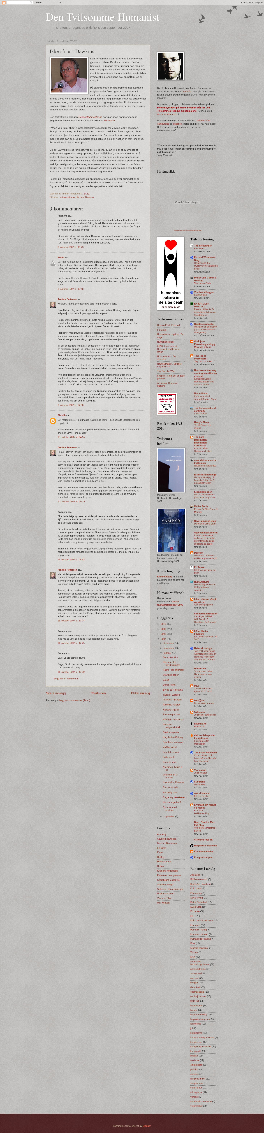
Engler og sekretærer (174, 797)
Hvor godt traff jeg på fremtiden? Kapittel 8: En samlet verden (204, 480)
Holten (160, 866)
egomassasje (197, 991)
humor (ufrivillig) (198, 1014)
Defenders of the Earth (205, 524)
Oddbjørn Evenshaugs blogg (204, 343)
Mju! (196, 685)
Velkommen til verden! (170, 776)
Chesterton (196, 893)
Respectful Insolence (205, 845)
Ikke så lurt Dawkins (173, 782)
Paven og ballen (171, 714)
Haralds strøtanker (204, 324)
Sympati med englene (170, 808)
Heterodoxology (203, 648)
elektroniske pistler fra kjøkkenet (204, 737)
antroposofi (196, 973)
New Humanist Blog (205, 521)
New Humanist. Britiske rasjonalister (169, 365)
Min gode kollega (202, 347)
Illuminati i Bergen (172, 699)
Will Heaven (163, 902)
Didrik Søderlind (198, 902)
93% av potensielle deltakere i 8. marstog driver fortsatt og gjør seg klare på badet (204, 539)
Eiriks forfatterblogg (205, 474)
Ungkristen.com (165, 893)
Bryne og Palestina (173, 689)
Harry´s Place (164, 861)
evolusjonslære (198, 996)
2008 (164, 634)
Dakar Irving (169, 684)
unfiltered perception (205, 613)
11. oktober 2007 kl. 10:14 (71, 620)
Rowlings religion (171, 704)
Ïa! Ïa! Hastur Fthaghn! (201, 632)
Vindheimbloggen (204, 292)
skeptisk (177, 123)
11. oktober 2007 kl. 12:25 (71, 643)
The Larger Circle (202, 283)
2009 (164, 629)
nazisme (194, 1060)
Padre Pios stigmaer (173, 669)
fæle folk (195, 1001)
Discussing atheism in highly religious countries (205, 587)
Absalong (195, 875)
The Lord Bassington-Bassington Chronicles (200, 441)
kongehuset (196, 1042)
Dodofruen (200, 668)
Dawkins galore (171, 732)
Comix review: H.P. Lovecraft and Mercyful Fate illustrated (205, 758)
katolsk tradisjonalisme (202, 1037)
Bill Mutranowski (198, 879)
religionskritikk (197, 1078)
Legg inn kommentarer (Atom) (74, 700)
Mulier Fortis (201, 506)
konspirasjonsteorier (200, 1046)
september (169, 816)
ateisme (194, 978)
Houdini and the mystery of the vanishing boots (206, 266)
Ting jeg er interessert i (200, 357)
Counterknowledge (166, 838)
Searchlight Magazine (168, 880)
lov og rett (195, 1051)
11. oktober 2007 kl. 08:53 (71, 559)
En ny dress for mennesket (201, 742)
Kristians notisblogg (167, 870)
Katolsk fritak (170, 762)
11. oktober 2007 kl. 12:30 (71, 672)
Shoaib (62, 415)
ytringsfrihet (196, 1106)
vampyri (194, 1096)
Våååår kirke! (170, 747)
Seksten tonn (200, 295)
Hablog (160, 857)
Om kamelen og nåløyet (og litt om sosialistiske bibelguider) (205, 330)
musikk (194, 1055)
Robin (61, 257)
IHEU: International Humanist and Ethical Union (168, 349)
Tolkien (194, 952)
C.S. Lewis (196, 888)
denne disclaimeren (167, 114)
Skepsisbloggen (203, 492)
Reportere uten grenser (169, 875)
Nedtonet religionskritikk (171, 726)
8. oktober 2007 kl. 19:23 (71, 247)
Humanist (195, 925)
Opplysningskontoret (205, 532)
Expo (160, 852)
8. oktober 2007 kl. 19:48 (71, 289)
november (169, 648)
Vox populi (200, 770)
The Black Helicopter (205, 752)
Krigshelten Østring (173, 737)
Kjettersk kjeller (171, 709)
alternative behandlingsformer (199, 963)
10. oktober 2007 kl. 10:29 (71, 501)
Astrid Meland (202, 793)
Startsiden (98, 693)
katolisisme (196, 1033)
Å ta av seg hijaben (203, 604)
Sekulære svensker (173, 742)
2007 (164, 639)
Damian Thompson (167, 843)
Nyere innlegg (56, 693)
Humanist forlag (165, 341)
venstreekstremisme (201, 1101)
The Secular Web (166, 371)
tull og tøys (196, 1092)
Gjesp (166, 680)
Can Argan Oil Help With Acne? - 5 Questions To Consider (205, 619)
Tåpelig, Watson (171, 694)
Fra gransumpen (203, 857)
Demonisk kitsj (170, 657)
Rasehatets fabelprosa (205, 466)
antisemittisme (67, 197)
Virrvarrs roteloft (203, 839)
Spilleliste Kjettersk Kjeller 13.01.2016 (203, 690)
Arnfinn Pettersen (67, 299)
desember (169, 643)
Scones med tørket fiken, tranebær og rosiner (203, 674)
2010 (164, 624)
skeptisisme (196, 1083)
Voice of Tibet (164, 898)
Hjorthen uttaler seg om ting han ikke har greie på (205, 373)
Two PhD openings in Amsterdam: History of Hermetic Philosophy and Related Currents (205, 655)
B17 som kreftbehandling (201, 812)
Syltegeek (199, 712)
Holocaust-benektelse (201, 920)
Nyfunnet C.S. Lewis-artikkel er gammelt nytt (205, 557)
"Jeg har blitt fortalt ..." (204, 361)
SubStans (199, 781)
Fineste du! (199, 726)
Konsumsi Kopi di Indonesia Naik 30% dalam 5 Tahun (204, 382)
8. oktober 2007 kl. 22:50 (71, 405)
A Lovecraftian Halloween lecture (203, 449)
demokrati (195, 987)
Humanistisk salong (200, 938)
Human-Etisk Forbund (168, 325)
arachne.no (200, 723)
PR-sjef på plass (202, 796)
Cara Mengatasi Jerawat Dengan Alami (205, 397)
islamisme (195, 1023)
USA (192, 957)
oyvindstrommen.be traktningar (205, 461)
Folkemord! (169, 757)
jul (191, 1028)
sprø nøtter (196, 1087)
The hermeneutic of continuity (205, 409)
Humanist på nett (199, 934)
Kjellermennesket (203, 851)
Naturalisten (200, 393)
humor (193, 1010)
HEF (192, 916)
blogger (194, 982)
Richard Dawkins (85, 197)
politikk (194, 1069)
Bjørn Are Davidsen (200, 884)
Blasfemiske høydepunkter (171, 663)
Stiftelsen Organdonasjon (170, 889)
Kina (192, 943)
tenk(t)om (199, 700)
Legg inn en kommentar (66, 678)
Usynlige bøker (171, 675)
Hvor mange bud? (172, 802)
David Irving (196, 897)
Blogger (146, 1126)
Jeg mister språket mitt (205, 715)
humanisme (196, 1005)
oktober (168, 653)
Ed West (161, 848)
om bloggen (196, 1065)
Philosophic (200, 248)
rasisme (194, 1074)
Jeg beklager (200, 773)
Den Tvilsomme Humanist (102, 16)
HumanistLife (201, 582)
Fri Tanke (199, 567)
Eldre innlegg (140, 693)
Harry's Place (201, 422)
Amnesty (161, 834)
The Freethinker (203, 245)
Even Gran (196, 907)
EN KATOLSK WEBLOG (201, 305)
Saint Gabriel (200, 413)
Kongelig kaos (170, 792)
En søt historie (170, 787)
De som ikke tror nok (204, 703)
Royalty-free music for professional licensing (187, 230)
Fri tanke (161, 330)
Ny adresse (199, 784)
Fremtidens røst (171, 752)
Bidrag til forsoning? (173, 719)
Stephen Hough (165, 884)
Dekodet (198, 552)
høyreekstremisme (200, 1019)
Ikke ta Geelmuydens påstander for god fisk (204, 496)
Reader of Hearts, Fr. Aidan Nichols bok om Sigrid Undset (205, 312)
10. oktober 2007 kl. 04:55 (71, 437)
